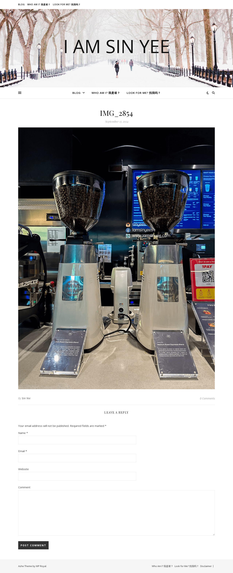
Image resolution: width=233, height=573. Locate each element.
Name (23, 433)
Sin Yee (26, 398)
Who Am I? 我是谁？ (38, 4)
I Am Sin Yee (116, 46)
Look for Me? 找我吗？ (67, 4)
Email (22, 451)
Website (23, 469)
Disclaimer (206, 566)
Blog (21, 4)
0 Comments (207, 398)
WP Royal (41, 566)
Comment (24, 487)
